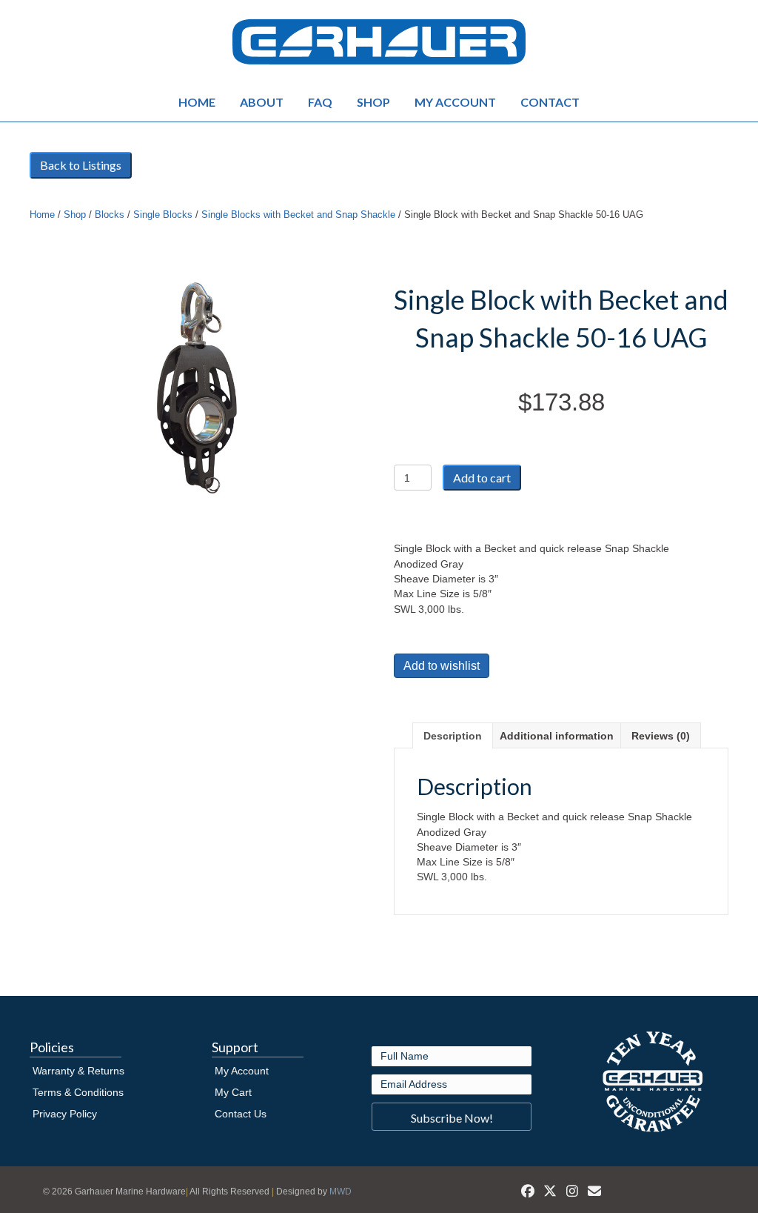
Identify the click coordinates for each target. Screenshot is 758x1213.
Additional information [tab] (557, 736)
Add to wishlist (441, 665)
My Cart (233, 1092)
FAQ (320, 102)
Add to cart (482, 478)
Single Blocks (162, 214)
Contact (550, 102)
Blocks (109, 214)
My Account (455, 102)
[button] (451, 1117)
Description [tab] (452, 736)
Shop (373, 102)
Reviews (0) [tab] (660, 736)
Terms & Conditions (78, 1092)
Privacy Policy (65, 1114)
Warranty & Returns (78, 1071)
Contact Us (240, 1114)
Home (196, 102)
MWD (340, 1191)
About (262, 102)
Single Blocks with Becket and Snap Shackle (298, 214)
